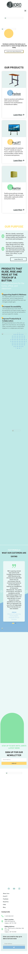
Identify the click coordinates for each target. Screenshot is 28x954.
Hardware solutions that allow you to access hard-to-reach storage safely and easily (14, 45)
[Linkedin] (19, 889)
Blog (4, 907)
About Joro (6, 893)
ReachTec (6, 901)
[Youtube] (14, 889)
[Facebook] (9, 889)
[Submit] (14, 947)
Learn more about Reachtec (14, 51)
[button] (25, 10)
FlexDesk (5, 899)
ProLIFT (5, 896)
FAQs (4, 904)
